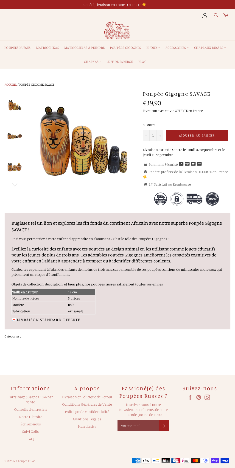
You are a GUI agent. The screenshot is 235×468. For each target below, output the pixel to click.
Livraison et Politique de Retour (87, 397)
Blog (142, 61)
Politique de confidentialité (87, 411)
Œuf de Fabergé (120, 61)
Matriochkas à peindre (84, 47)
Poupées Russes (17, 47)
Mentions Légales (87, 419)
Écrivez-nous (30, 424)
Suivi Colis (30, 431)
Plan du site (87, 426)
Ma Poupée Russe (24, 461)
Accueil (11, 84)
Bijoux (152, 47)
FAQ (30, 438)
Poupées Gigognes (125, 47)
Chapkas (91, 61)
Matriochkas (47, 47)
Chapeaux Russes (209, 47)
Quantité (149, 125)
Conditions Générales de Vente (87, 404)
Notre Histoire (30, 416)
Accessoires (176, 47)
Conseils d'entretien (30, 409)
